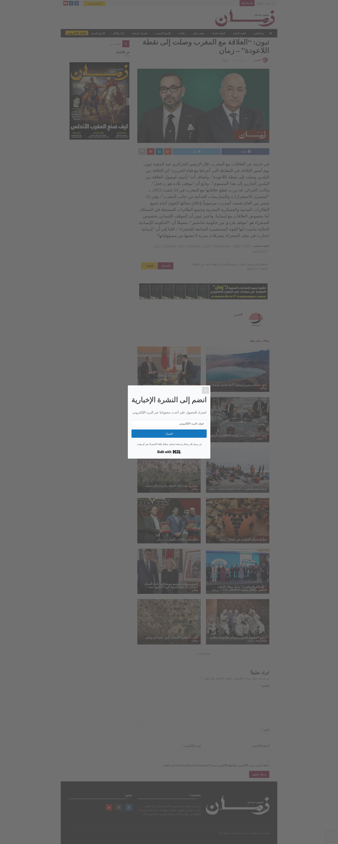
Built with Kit (169, 452)
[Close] (205, 390)
